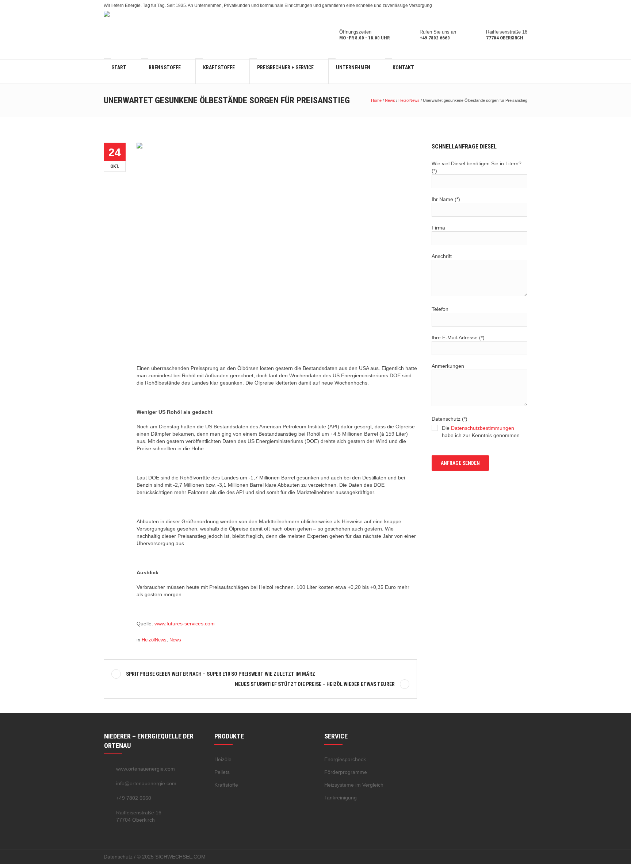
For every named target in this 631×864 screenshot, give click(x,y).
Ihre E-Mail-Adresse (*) (458, 337)
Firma (438, 228)
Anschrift (442, 256)
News (390, 100)
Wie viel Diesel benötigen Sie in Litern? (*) (476, 167)
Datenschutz (118, 857)
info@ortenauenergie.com (146, 783)
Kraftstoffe (226, 785)
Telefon (440, 309)
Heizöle (223, 759)
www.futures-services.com (184, 623)
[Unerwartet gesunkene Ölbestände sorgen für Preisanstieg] (277, 247)
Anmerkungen (448, 366)
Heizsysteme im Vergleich (353, 785)
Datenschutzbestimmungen (482, 428)
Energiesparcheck (345, 759)
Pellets (222, 772)
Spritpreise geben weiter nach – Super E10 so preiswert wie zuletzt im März (220, 674)
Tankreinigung (340, 798)
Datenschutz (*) (476, 427)
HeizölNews (409, 100)
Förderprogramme (345, 772)
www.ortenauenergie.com (145, 769)
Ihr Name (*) (446, 199)
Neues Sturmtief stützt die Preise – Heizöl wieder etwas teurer (315, 684)
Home (376, 100)
